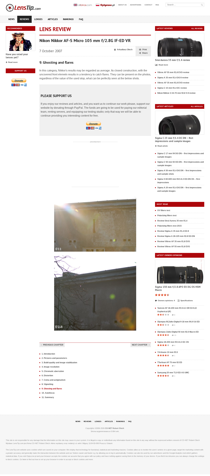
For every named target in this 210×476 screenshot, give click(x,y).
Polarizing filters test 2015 (169, 226)
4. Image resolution (50, 367)
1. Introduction (48, 354)
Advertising (135, 5)
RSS (157, 5)
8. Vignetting (47, 384)
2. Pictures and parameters (54, 358)
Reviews (24, 19)
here (24, 459)
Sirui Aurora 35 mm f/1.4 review (172, 60)
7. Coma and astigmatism (53, 380)
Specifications (186, 301)
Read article (163, 146)
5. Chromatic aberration (53, 371)
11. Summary (48, 397)
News (11, 19)
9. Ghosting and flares (52, 389)
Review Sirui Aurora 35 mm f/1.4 (172, 221)
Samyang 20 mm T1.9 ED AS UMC (173, 372)
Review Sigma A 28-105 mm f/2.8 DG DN (176, 236)
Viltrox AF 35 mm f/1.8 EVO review (173, 83)
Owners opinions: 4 (166, 301)
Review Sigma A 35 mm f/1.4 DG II (173, 231)
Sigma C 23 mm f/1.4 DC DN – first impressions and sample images (174, 139)
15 (175, 335)
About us (122, 5)
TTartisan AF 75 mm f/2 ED (169, 362)
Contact (148, 5)
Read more (13, 62)
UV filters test (163, 210)
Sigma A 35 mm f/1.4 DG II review (172, 77)
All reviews (197, 28)
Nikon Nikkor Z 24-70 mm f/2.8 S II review (176, 93)
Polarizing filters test (167, 215)
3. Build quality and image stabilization (59, 362)
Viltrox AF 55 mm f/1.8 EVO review (173, 72)
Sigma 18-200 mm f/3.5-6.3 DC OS (173, 342)
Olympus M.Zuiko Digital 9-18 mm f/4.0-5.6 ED (178, 322)
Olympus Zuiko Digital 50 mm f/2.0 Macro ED (178, 332)
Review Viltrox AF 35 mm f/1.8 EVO (173, 241)
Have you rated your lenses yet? (17, 56)
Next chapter (139, 345)
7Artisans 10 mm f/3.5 (167, 352)
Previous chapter (53, 345)
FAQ (81, 19)
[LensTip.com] (28, 7)
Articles (53, 19)
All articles (197, 106)
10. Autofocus (48, 393)
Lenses (38, 19)
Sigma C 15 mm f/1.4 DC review (172, 88)
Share (145, 53)
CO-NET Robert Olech (114, 428)
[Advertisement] (95, 164)
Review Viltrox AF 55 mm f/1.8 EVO (173, 246)
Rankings (68, 19)
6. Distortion (47, 375)
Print (144, 49)
